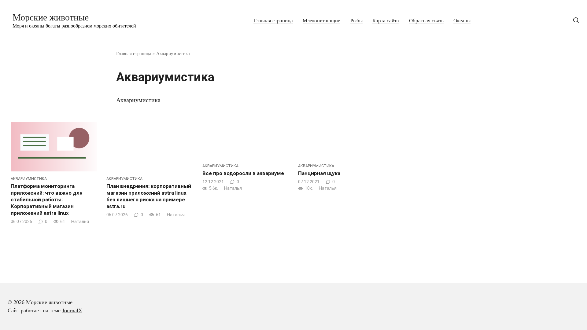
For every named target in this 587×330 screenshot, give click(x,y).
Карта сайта (385, 21)
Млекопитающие (321, 21)
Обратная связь (426, 21)
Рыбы (356, 21)
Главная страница (273, 21)
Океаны (462, 21)
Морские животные (51, 17)
